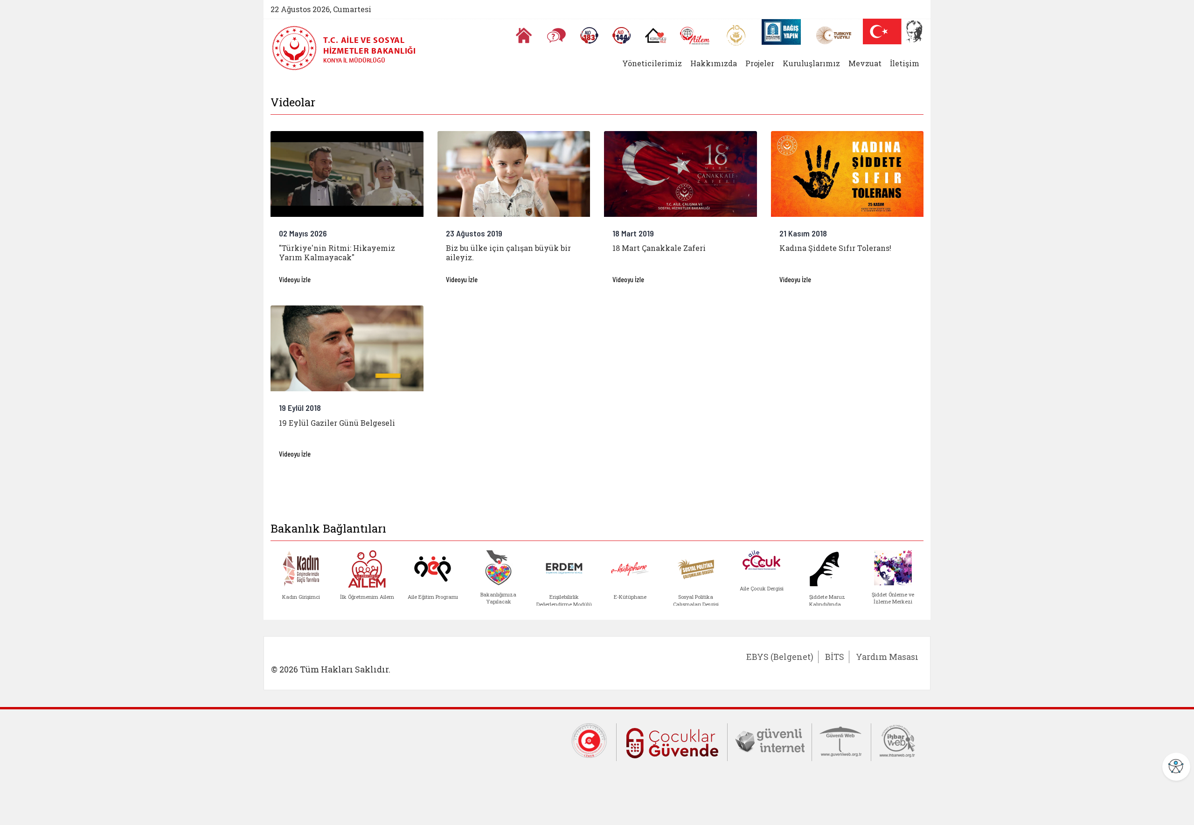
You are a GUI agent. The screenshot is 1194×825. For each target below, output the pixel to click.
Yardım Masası (887, 656)
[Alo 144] (621, 35)
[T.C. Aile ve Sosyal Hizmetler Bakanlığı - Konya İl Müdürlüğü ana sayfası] (297, 48)
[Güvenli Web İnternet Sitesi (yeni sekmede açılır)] (841, 740)
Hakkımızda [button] (713, 63)
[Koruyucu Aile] (655, 35)
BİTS (834, 656)
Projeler (759, 63)
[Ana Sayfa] (523, 35)
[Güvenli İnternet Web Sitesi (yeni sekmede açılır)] (770, 740)
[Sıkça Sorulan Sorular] (556, 35)
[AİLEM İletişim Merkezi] (695, 35)
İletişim (904, 63)
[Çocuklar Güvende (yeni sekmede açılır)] (672, 741)
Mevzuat (865, 63)
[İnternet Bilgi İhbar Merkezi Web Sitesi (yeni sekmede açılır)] (897, 740)
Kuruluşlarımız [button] (811, 63)
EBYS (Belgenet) (779, 656)
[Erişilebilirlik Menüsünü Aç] (1176, 767)
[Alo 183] (589, 35)
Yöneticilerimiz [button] (652, 63)
